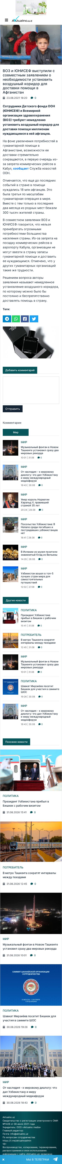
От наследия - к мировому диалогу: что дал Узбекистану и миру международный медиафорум (39, 476)
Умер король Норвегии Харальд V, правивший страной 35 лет (35, 502)
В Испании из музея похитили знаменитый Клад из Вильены (39, 553)
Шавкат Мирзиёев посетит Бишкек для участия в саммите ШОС (40, 689)
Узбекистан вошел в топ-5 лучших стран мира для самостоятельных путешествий (37, 578)
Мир (24, 442)
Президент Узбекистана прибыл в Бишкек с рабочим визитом (38, 618)
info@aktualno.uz (19, 1134)
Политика (29, 610)
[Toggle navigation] (6, 20)
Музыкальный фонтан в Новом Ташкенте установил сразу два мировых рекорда (40, 450)
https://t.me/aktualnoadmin (17, 1140)
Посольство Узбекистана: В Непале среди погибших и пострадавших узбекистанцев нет (39, 529)
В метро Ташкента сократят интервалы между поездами (38, 641)
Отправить (12, 409)
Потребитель (31, 635)
